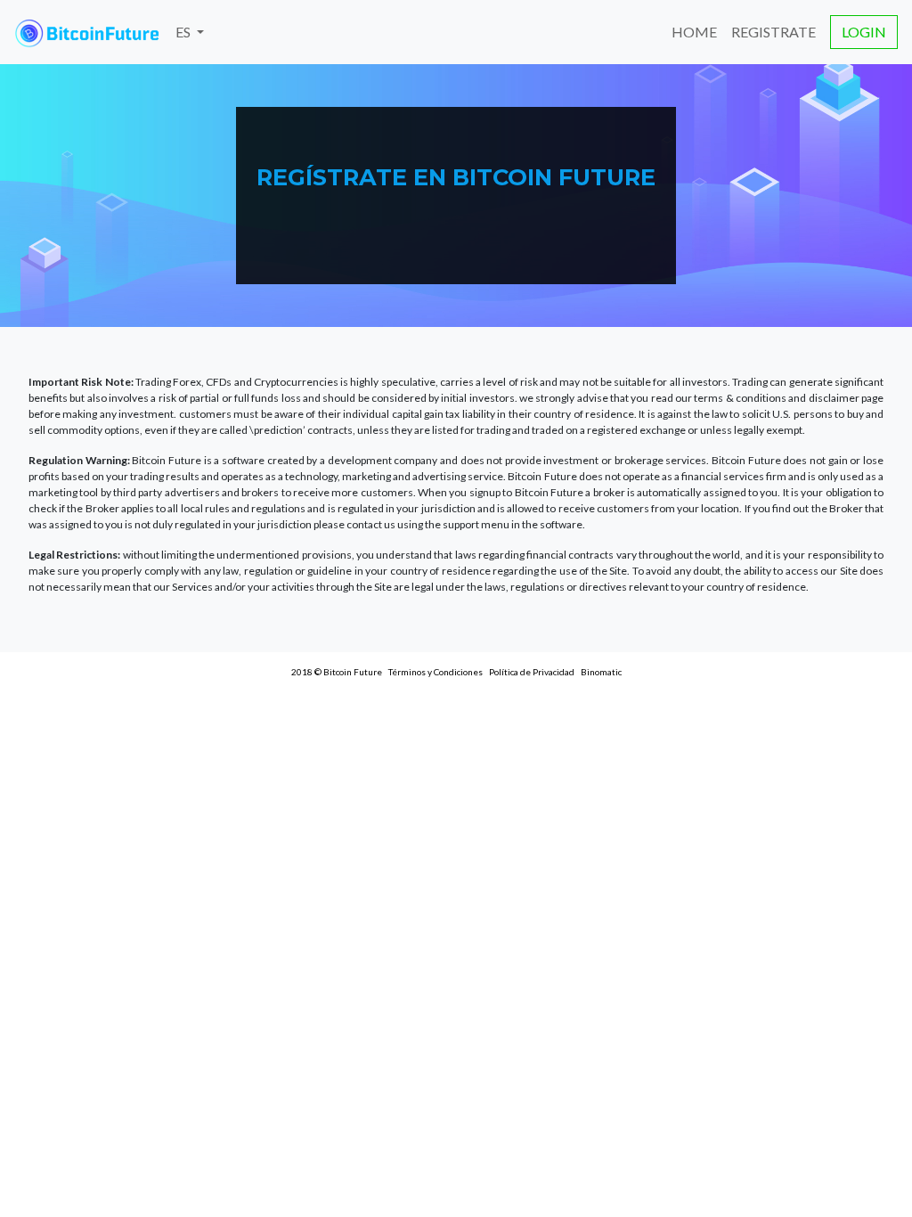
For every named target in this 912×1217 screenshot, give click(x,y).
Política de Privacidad (531, 671)
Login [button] (864, 31)
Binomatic (601, 671)
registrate (773, 31)
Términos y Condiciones (435, 671)
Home (694, 31)
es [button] (184, 31)
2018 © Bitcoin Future (336, 671)
